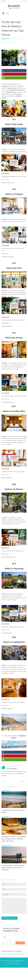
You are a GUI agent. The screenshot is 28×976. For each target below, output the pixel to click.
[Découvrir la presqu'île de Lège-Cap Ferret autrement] (14, 9)
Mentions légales (6, 960)
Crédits (17, 961)
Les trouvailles (6, 38)
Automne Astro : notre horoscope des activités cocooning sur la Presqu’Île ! (13, 868)
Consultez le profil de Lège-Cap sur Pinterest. (13, 954)
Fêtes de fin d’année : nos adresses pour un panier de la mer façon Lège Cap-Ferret (14, 839)
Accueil (3, 42)
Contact (11, 961)
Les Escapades (12, 768)
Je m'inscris (20, 943)
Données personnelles (19, 960)
